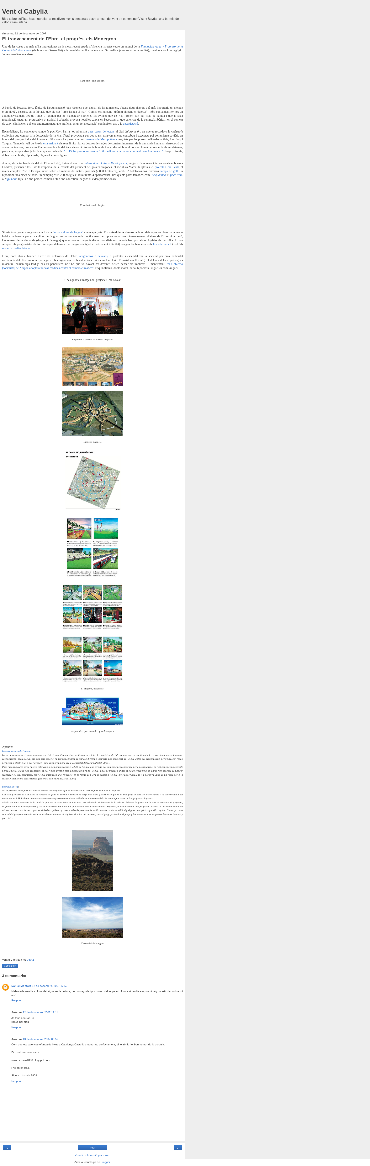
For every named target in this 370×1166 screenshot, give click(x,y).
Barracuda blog (10, 786)
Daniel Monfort (21, 985)
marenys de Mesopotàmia (101, 139)
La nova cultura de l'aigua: (16, 750)
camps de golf (169, 171)
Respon (16, 1000)
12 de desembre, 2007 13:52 (49, 985)
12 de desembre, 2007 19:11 (40, 1012)
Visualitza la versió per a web (92, 1155)
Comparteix (10, 965)
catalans (103, 256)
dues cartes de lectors (101, 131)
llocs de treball (162, 244)
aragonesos (86, 256)
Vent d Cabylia (25, 11)
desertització (130, 123)
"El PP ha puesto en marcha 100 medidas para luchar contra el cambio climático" (114, 151)
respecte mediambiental (16, 248)
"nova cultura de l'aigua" (68, 232)
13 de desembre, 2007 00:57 (40, 1039)
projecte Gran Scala (167, 167)
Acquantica (159, 175)
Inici (92, 1147)
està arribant (50, 143)
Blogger (105, 1161)
